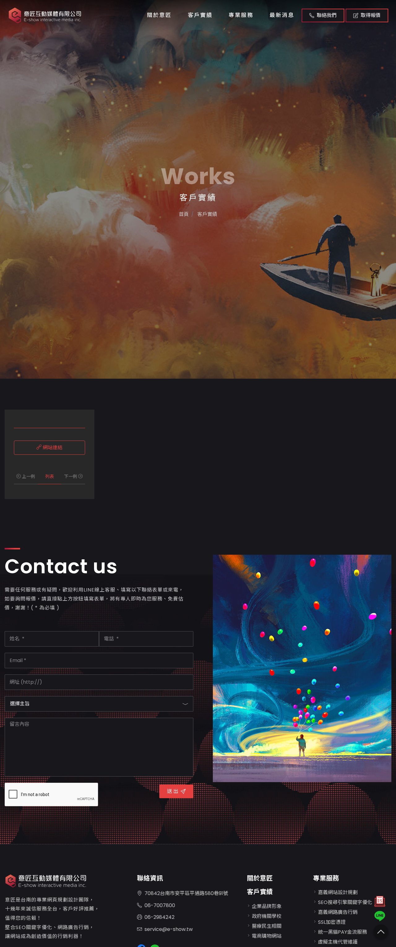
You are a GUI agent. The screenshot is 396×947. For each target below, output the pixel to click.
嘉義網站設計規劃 (338, 892)
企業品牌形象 (267, 906)
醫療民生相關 (267, 926)
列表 (49, 476)
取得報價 (371, 15)
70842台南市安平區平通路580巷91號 (186, 893)
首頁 (184, 214)
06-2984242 (159, 917)
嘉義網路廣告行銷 (338, 912)
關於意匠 (159, 15)
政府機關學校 (267, 916)
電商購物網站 (267, 936)
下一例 (71, 476)
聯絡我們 (327, 15)
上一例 (28, 476)
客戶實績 (200, 15)
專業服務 (241, 15)
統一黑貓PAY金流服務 (342, 932)
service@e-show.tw (168, 929)
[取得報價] (379, 903)
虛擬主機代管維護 (338, 941)
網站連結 (51, 447)
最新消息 (281, 15)
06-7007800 (159, 905)
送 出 (172, 791)
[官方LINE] (379, 916)
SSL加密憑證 (332, 922)
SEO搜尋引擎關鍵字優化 (345, 902)
